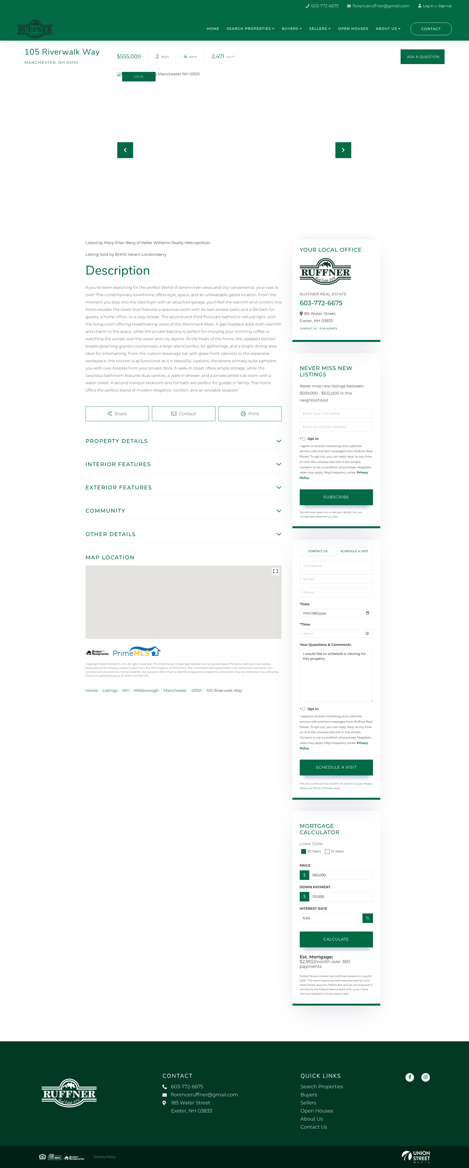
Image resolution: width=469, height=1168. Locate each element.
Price (305, 865)
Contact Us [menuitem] (313, 1127)
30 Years (314, 851)
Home (91, 690)
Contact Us (308, 328)
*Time (305, 624)
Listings (109, 690)
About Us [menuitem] (386, 28)
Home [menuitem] (213, 28)
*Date (305, 604)
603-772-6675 (324, 6)
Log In (428, 6)
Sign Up (445, 6)
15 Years (337, 851)
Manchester (175, 690)
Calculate (336, 939)
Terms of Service (323, 788)
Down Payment (315, 887)
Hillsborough (146, 690)
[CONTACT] (423, 56)
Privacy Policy (105, 1157)
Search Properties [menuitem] (249, 28)
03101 (197, 690)
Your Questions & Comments (325, 644)
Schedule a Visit (354, 551)
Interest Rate (314, 908)
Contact (431, 29)
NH (125, 690)
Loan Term (311, 844)
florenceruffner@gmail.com (381, 6)
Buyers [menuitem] (290, 28)
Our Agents (328, 328)
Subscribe (336, 497)
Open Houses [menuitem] (353, 28)
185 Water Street (191, 1107)
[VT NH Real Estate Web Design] (416, 1157)
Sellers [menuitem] (318, 28)
